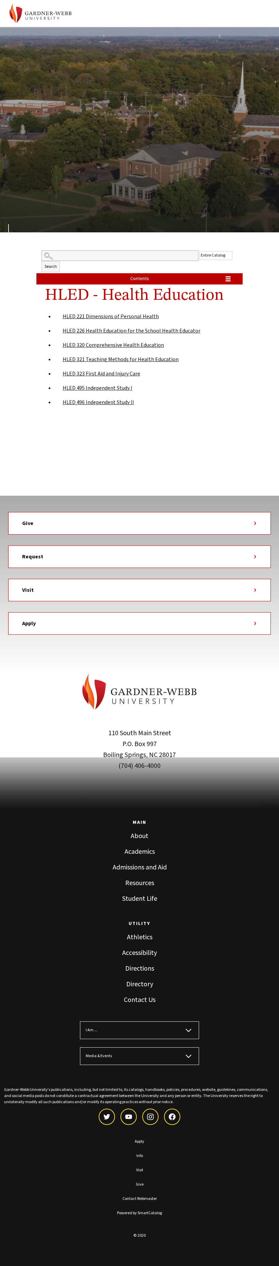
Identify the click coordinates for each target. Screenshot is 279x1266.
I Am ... (91, 1030)
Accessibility (139, 953)
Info (139, 1156)
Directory (139, 984)
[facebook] (172, 1117)
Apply (29, 623)
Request (32, 556)
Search (51, 266)
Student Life (139, 899)
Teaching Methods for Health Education (121, 359)
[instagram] (150, 1117)
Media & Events (99, 1056)
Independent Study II (98, 402)
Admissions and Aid (140, 867)
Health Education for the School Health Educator (131, 331)
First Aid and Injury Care (101, 373)
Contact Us (139, 1000)
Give (27, 523)
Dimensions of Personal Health (111, 316)
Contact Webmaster (139, 1199)
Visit (28, 590)
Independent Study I (97, 388)
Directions (139, 968)
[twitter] (107, 1117)
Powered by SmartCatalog (139, 1213)
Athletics (139, 937)
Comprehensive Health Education (113, 345)
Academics (140, 851)
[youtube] (128, 1117)
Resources (139, 883)
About (139, 836)
